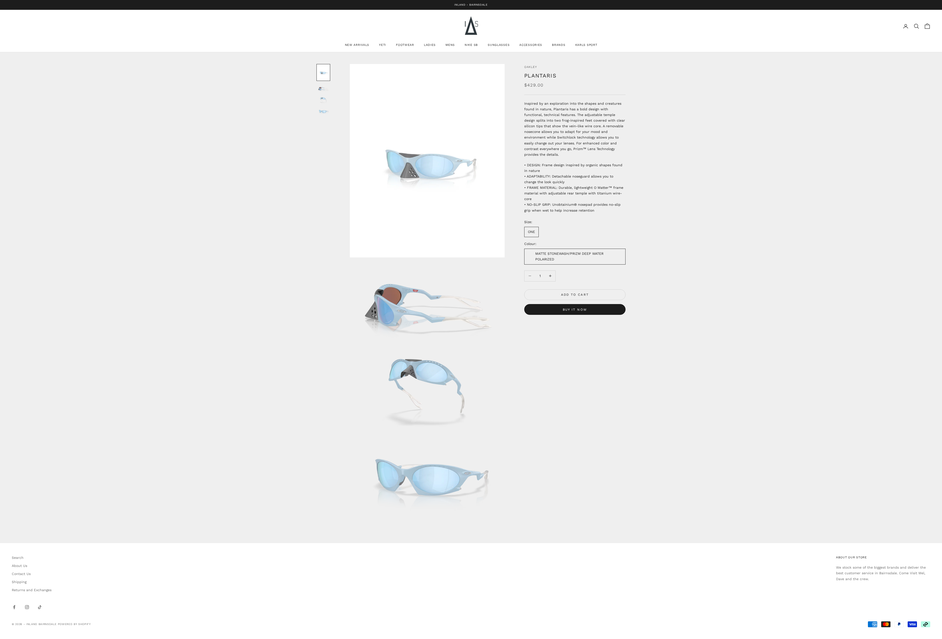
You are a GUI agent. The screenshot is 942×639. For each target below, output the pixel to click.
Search (18, 558)
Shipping (19, 582)
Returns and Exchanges (32, 590)
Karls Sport (586, 45)
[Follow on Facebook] (14, 607)
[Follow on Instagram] (27, 607)
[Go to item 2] (323, 88)
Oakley (530, 67)
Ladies (430, 45)
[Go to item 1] (323, 72)
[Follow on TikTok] (39, 607)
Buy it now (575, 309)
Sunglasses (499, 45)
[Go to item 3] (323, 99)
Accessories (530, 45)
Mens (450, 45)
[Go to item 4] (323, 111)
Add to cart (575, 294)
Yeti (382, 45)
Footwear (405, 45)
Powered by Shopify (74, 624)
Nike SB (471, 45)
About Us (19, 566)
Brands (558, 45)
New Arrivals (357, 45)
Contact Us (21, 574)
